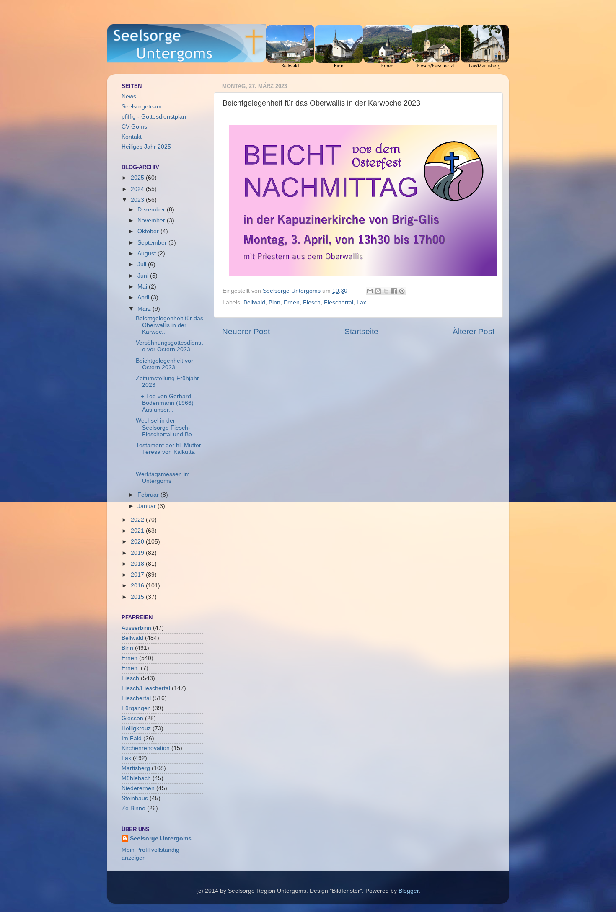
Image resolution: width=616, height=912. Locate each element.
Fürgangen (136, 708)
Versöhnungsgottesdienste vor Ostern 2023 (169, 346)
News (129, 96)
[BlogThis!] (378, 291)
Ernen (292, 302)
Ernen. (130, 668)
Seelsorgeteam (142, 106)
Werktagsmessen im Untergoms (163, 477)
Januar (147, 506)
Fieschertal (338, 302)
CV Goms (134, 127)
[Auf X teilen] (386, 291)
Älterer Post (473, 331)
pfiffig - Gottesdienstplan (154, 116)
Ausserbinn (136, 628)
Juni (143, 276)
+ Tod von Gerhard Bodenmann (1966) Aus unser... (165, 403)
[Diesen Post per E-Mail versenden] (370, 291)
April (144, 297)
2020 (138, 541)
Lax (361, 302)
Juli (142, 264)
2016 (138, 585)
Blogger (409, 891)
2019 (138, 553)
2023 (138, 200)
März (145, 309)
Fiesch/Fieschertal (146, 688)
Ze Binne (133, 808)
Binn (274, 302)
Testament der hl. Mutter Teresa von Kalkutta (168, 448)
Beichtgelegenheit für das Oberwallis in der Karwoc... (169, 325)
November (152, 220)
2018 (138, 564)
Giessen (132, 718)
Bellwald (254, 302)
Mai (143, 286)
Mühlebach (136, 778)
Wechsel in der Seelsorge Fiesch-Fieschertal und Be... (166, 427)
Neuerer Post (246, 331)
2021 (138, 531)
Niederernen (138, 788)
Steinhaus (135, 798)
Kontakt (132, 137)
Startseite (361, 331)
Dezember (152, 209)
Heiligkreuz (136, 728)
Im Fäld (132, 738)
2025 (138, 178)
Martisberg (136, 768)
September (152, 243)
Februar (148, 495)
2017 (138, 575)
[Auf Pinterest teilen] (402, 291)
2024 (138, 189)
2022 (138, 520)
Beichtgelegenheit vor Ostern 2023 (164, 364)
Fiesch (312, 302)
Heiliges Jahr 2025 (146, 147)
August (147, 253)
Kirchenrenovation (146, 748)
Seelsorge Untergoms (161, 838)
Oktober (148, 231)
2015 (138, 597)
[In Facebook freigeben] (394, 291)
